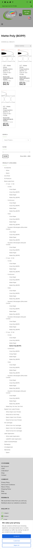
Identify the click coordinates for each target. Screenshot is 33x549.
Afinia (7, 170)
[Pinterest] (12, 2)
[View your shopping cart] (30, 18)
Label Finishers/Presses (10, 441)
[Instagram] (5, 2)
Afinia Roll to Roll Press (12, 414)
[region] (16, 534)
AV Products (7, 178)
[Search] (28, 140)
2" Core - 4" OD (10, 184)
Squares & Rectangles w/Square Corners (16, 243)
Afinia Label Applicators (12, 436)
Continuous (11, 200)
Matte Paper (12, 194)
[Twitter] (10, 2)
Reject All (16, 545)
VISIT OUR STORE (26, 12)
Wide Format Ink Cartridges (14, 430)
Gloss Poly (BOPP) (14, 192)
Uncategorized (8, 447)
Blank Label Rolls (9, 181)
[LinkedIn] (7, 2)
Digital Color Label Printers (12, 409)
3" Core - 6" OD (10, 258)
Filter (5, 156)
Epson (7, 173)
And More (7, 176)
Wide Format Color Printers (14, 420)
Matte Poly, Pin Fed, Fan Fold (14, 406)
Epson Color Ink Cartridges (13, 428)
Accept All (16, 536)
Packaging (7, 444)
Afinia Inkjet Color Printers (13, 412)
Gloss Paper (12, 189)
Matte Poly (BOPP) (14, 197)
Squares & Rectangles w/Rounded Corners (16, 228)
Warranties (7, 449)
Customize (16, 540)
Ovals (9, 213)
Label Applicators (9, 433)
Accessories (7, 167)
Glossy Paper (13, 354)
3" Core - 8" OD (10, 332)
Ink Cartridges (8, 422)
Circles (9, 186)
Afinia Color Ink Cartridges (13, 425)
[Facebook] (2, 2)
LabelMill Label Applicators (13, 439)
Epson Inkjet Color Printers (13, 417)
